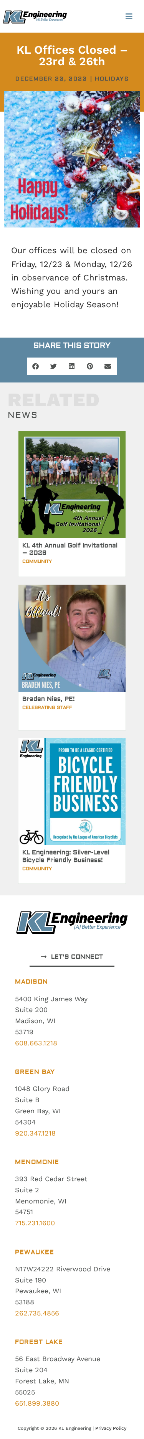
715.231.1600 (35, 1223)
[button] (129, 16)
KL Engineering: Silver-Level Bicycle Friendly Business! (65, 856)
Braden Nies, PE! (48, 699)
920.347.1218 (35, 1133)
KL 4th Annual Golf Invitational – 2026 (70, 549)
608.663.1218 (36, 1043)
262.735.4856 (37, 1313)
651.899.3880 (37, 1403)
